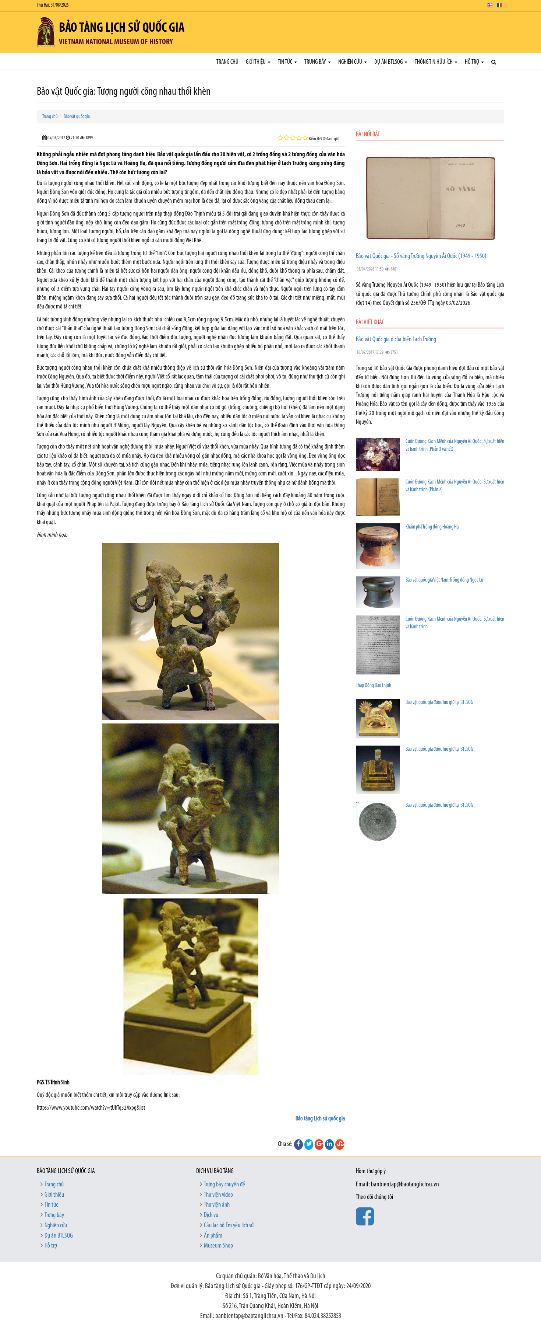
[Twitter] (308, 1144)
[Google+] (319, 1144)
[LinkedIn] (329, 1144)
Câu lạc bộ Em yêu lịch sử (229, 1225)
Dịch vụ (211, 1215)
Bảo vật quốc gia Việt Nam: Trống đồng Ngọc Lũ (444, 580)
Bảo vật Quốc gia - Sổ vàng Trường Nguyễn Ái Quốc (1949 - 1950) (421, 256)
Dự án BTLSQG (389, 62)
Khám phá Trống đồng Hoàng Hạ (432, 527)
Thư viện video (218, 1195)
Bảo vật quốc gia (77, 116)
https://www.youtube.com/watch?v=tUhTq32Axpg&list (91, 1108)
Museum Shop (218, 1246)
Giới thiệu (256, 62)
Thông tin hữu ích (434, 62)
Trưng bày (315, 62)
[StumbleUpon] (339, 1144)
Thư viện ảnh (217, 1205)
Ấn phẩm (213, 1236)
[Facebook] (298, 1144)
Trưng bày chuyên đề (224, 1185)
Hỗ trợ (472, 62)
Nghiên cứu (350, 62)
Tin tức (285, 62)
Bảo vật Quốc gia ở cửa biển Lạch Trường (396, 339)
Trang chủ (227, 62)
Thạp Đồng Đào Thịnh (373, 685)
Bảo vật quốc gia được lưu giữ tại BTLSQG (439, 702)
